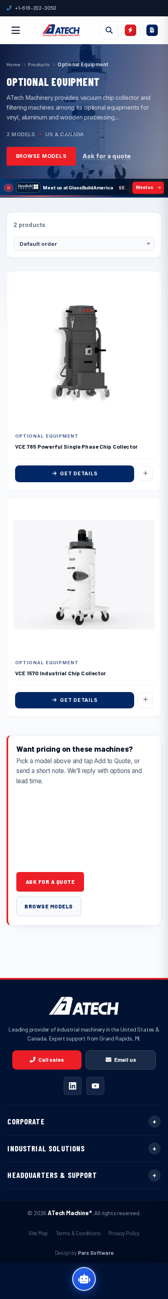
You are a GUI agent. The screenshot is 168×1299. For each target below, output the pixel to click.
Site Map (38, 1232)
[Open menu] (15, 30)
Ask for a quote (106, 156)
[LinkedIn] (73, 1086)
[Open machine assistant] (84, 1279)
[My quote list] (152, 30)
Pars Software (95, 1253)
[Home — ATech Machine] (61, 30)
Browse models (41, 156)
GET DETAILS (78, 473)
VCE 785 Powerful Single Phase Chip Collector (76, 446)
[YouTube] (95, 1086)
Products (39, 64)
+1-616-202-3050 (35, 8)
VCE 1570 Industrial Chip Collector (60, 673)
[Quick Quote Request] (130, 30)
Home (14, 64)
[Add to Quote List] (145, 473)
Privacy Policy (123, 1232)
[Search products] (109, 30)
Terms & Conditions (78, 1232)
